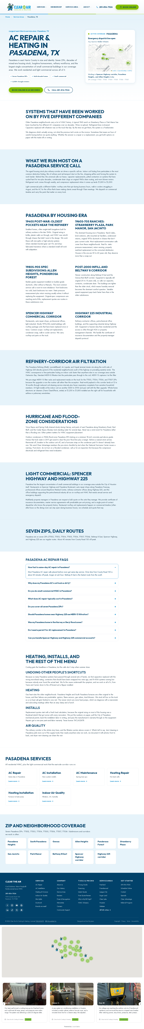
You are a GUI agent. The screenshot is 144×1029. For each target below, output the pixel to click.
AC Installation (40, 888)
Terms (128, 921)
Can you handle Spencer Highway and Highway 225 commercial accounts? (61, 638)
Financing (81, 888)
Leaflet (114, 71)
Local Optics (76, 1026)
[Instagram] (12, 905)
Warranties (60, 903)
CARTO (130, 71)
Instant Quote (82, 892)
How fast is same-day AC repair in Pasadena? (49, 567)
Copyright (117, 921)
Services (41, 7)
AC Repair (39, 885)
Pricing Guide (82, 885)
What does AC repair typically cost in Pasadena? (50, 599)
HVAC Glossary (83, 903)
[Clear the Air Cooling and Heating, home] (18, 7)
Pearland (102, 885)
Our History (61, 888)
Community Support (63, 910)
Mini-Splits (39, 899)
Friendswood (104, 888)
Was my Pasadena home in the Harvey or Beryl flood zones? (55, 622)
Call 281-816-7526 (60, 90)
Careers (59, 906)
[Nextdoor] (21, 910)
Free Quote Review (84, 895)
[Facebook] (7, 905)
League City (103, 892)
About (86, 7)
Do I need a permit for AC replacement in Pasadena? (52, 630)
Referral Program (126, 903)
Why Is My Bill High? (85, 899)
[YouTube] (17, 905)
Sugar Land (103, 895)
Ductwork (39, 903)
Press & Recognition (63, 899)
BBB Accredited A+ (50, 921)
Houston (102, 903)
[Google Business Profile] (21, 905)
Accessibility (135, 921)
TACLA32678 (40, 921)
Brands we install (41, 906)
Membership (56, 7)
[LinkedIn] (7, 910)
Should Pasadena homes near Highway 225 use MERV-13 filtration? (58, 614)
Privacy (123, 921)
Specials (123, 895)
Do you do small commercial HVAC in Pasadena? (50, 591)
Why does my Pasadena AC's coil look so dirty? (49, 583)
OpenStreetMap (122, 71)
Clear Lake (103, 899)
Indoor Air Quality (41, 895)
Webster (102, 906)
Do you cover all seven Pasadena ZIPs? (45, 606)
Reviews (59, 895)
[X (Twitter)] (17, 910)
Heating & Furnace (42, 892)
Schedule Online (126, 888)
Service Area (72, 7)
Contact (123, 892)
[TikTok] (12, 910)
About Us (60, 885)
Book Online (129, 7)
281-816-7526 (10, 893)
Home (7, 17)
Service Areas (19, 17)
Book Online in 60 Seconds (26, 90)
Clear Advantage (126, 899)
